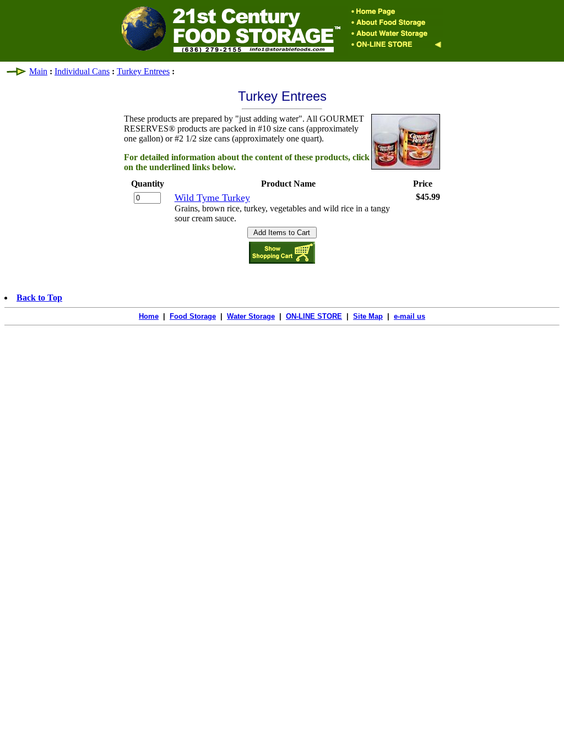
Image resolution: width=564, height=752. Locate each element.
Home (149, 316)
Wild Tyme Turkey (212, 197)
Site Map (368, 316)
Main (38, 71)
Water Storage (251, 316)
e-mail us (409, 316)
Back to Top (39, 297)
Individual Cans (82, 71)
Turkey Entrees (143, 71)
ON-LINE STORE (314, 316)
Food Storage (193, 316)
